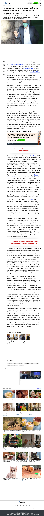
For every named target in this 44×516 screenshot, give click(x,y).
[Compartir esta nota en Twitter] (4, 65)
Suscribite (36, 3)
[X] (17, 505)
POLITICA (4, 5)
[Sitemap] (29, 505)
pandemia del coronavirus (28, 291)
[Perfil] (22, 502)
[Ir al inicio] (9, 3)
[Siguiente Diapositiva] (40, 378)
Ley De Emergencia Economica (12, 365)
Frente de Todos (29, 199)
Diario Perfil (21, 365)
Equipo (23, 508)
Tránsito (33, 508)
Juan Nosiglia (33, 155)
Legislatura (37, 363)
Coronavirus (10, 363)
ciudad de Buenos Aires (16, 64)
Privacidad (19, 508)
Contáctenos (15, 508)
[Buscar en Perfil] (40, 0)
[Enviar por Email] (4, 72)
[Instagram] (23, 505)
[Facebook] (15, 505)
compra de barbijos (28, 68)
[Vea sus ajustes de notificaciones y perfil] (40, 3)
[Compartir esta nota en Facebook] (4, 62)
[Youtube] (20, 505)
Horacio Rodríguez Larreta (29, 363)
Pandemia (20, 363)
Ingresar (30, 3)
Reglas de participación (28, 508)
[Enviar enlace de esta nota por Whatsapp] (4, 68)
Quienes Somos (10, 508)
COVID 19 (15, 363)
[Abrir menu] (3, 3)
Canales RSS (5, 508)
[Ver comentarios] (40, 6)
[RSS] (26, 505)
